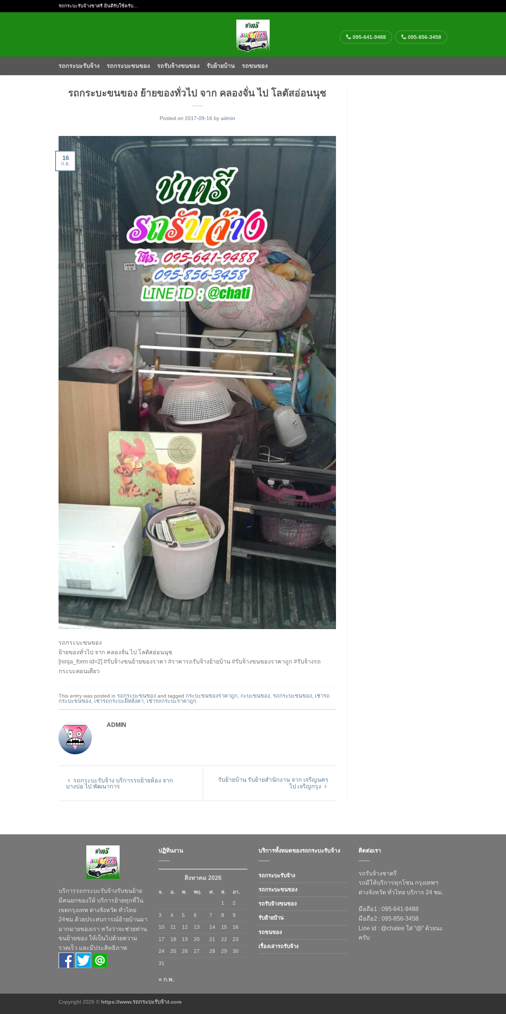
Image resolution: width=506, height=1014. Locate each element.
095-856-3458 (423, 37)
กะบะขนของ (255, 696)
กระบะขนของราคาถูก (211, 696)
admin (228, 118)
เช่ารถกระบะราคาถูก (171, 701)
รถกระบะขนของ (128, 66)
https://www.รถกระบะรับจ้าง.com (141, 1002)
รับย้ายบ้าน (221, 66)
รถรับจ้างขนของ (178, 66)
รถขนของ (255, 66)
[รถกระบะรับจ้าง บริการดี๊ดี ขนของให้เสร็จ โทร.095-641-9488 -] (253, 34)
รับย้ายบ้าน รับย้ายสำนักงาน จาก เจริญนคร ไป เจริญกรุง (273, 783)
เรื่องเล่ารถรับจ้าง (279, 946)
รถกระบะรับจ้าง (79, 66)
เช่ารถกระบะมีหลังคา (119, 701)
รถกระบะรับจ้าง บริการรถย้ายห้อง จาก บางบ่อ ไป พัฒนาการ (119, 783)
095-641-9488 (368, 37)
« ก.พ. (166, 979)
